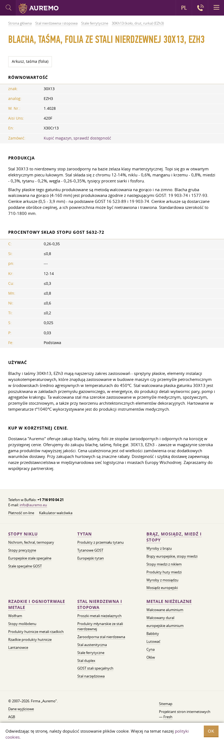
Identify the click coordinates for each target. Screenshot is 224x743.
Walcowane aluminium (164, 609)
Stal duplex (86, 660)
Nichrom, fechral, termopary (31, 542)
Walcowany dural (160, 617)
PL (184, 7)
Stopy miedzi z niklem (164, 564)
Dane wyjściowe (21, 708)
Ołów (150, 657)
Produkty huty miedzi (164, 572)
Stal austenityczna (92, 644)
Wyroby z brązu (159, 548)
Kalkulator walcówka (55, 512)
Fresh (167, 716)
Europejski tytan (90, 558)
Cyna (150, 649)
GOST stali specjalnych (95, 668)
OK (211, 731)
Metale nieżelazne (169, 601)
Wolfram (15, 615)
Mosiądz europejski (162, 587)
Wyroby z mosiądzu (162, 580)
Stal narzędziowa (91, 676)
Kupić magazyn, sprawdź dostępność (77, 138)
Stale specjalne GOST (25, 566)
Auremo (38, 8)
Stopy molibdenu (22, 623)
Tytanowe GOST (90, 550)
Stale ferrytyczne (90, 652)
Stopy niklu (23, 534)
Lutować (153, 641)
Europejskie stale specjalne (29, 558)
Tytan (84, 534)
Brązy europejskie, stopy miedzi (172, 556)
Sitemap (165, 703)
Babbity (152, 633)
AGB (11, 716)
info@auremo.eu (33, 504)
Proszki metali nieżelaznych (99, 615)
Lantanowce (18, 647)
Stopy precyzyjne (22, 550)
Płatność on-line (21, 512)
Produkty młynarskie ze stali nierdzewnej (100, 626)
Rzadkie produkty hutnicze (30, 639)
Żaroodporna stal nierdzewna (101, 636)
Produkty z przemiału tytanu (100, 542)
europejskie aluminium (165, 625)
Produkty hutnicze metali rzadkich (36, 631)
